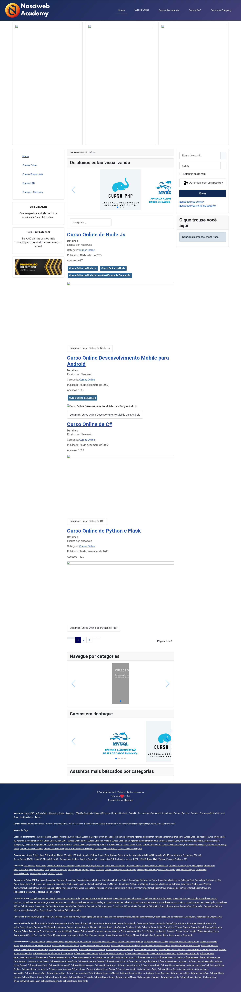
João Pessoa (119, 927)
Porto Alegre (117, 923)
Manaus (94, 927)
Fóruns (97, 813)
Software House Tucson (82, 969)
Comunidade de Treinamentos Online (117, 837)
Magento (178, 855)
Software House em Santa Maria (185, 945)
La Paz (34, 935)
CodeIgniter (120, 859)
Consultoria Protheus (55, 880)
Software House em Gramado (34, 949)
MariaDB (38, 859)
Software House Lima (56, 973)
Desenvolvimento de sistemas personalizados (67, 866)
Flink (155, 859)
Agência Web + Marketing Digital (50, 813)
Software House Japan (30, 981)
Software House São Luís (188, 953)
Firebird (23, 859)
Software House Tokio (147, 969)
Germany (157, 935)
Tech (178, 869)
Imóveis (51, 873)
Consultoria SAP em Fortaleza (72, 906)
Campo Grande (26, 927)
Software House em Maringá (130, 942)
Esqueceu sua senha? (191, 201)
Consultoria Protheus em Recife (143, 880)
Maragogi (99, 931)
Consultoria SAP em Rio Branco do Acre (155, 906)
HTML (136, 859)
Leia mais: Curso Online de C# (87, 521)
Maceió (91, 931)
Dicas (92, 869)
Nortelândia (67, 931)
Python (93, 855)
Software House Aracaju (106, 965)
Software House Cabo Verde (75, 981)
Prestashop (188, 855)
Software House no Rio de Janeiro (95, 945)
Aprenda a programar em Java (144, 841)
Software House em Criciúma (92, 949)
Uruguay (101, 935)
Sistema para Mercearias (120, 917)
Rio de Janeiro (105, 923)
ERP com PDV (47, 917)
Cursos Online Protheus (61, 845)
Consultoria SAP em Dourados (67, 910)
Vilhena (178, 927)
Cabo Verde (188, 935)
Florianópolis (171, 923)
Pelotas (152, 923)
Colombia (110, 935)
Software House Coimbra (129, 965)
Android (52, 855)
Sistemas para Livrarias (207, 917)
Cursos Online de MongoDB (130, 849)
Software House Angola (51, 981)
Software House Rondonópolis (63, 961)
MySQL (30, 859)
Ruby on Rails (116, 855)
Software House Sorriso (146, 957)
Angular (86, 855)
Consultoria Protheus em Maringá (102, 884)
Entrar (202, 193)
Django (101, 855)
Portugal (144, 935)
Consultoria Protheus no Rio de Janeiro (37, 884)
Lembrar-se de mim (194, 173)
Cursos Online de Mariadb (31, 849)
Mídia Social (29, 866)
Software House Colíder (115, 961)
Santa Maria (142, 923)
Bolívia (129, 935)
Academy (70, 813)
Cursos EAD (195, 10)
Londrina (35, 923)
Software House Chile (180, 973)
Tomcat (161, 859)
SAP (185, 859)
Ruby (107, 855)
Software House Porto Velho (170, 957)
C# (65, 855)
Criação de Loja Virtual (115, 866)
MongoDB (47, 859)
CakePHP (110, 859)
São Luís (102, 927)
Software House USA (170, 977)
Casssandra (65, 859)
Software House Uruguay (33, 977)
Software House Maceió (59, 965)
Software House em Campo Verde (184, 942)
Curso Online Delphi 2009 (55, 841)
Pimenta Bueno (190, 927)
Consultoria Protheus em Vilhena (35, 888)
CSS (195, 855)
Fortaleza (130, 927)
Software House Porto (150, 965)
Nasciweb (128, 800)
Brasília (85, 927)
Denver (186, 931)
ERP (32, 813)
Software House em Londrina (78, 942)
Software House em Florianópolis (63, 949)
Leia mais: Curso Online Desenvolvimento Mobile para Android (105, 414)
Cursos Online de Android (99, 841)
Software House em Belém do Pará (35, 945)
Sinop (153, 927)
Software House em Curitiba (104, 942)
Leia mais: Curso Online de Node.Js (90, 348)
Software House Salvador (103, 957)
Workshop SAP (115, 845)
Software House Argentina (158, 973)
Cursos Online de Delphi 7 (195, 837)
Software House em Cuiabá (156, 942)
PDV (220, 917)
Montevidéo (25, 935)
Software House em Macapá (106, 973)
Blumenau (191, 923)
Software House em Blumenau (119, 949)
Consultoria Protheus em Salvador (164, 884)
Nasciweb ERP (34, 917)
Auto (44, 873)
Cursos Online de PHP (77, 841)
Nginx (149, 859)
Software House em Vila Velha (172, 949)
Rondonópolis (211, 927)
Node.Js (127, 855)
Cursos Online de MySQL (195, 845)
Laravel (102, 859)
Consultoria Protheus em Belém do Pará (176, 880)
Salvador (146, 927)
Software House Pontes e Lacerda (173, 961)
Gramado (160, 923)
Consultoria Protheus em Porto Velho (67, 888)
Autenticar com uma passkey (206, 182)
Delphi (36, 855)
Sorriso (160, 927)
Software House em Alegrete (132, 973)
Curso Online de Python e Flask (104, 531)
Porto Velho (169, 927)
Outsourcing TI (188, 869)
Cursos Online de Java (169, 841)
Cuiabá (51, 923)
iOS (74, 855)
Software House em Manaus (163, 953)
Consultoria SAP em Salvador (119, 902)
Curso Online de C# (89, 424)
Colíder (25, 931)
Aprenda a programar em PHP (30, 841)
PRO (78, 813)
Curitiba (43, 923)
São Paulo (93, 923)
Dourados (38, 927)
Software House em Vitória (146, 949)
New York (141, 931)
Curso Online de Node (113, 268)
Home (122, 10)
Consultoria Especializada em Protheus (83, 880)
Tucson (179, 931)
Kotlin (69, 855)
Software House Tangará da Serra (142, 961)
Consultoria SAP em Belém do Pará (96, 898)
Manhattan (131, 931)
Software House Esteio (38, 965)
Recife (71, 923)
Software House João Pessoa (32, 957)
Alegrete (65, 935)
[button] (117, 207)
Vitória (209, 923)
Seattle (193, 931)
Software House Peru (200, 973)
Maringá (201, 923)
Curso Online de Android (82, 398)
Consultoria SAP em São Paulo (127, 898)
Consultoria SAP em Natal (46, 906)
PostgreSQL (93, 859)
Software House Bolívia (104, 977)
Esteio (84, 931)
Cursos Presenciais (169, 10)
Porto (123, 931)
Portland (150, 931)
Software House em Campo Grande (202, 949)
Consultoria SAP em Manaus (145, 902)
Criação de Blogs (133, 866)
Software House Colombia (56, 977)
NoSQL (56, 859)
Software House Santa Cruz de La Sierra (175, 969)
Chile (81, 935)
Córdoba (171, 931)
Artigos (85, 869)
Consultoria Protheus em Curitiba (133, 884)
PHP (46, 855)
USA (151, 935)
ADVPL (145, 855)
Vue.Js (129, 859)
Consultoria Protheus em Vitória (99, 888)
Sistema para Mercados (142, 917)
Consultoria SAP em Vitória (125, 906)
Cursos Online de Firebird (82, 849)
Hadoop (75, 859)
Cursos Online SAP (81, 845)
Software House (37, 942)
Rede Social (41, 866)
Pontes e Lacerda (53, 931)
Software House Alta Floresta (91, 961)
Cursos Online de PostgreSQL (57, 849)
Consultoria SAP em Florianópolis (200, 902)
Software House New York (197, 965)
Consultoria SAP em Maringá (35, 902)
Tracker (59, 873)
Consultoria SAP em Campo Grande (37, 910)
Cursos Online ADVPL (132, 845)
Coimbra (116, 931)
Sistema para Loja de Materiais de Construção (174, 917)
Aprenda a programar (144, 837)
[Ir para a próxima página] (94, 638)
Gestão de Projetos (58, 869)
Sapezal (76, 931)
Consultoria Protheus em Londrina (71, 884)
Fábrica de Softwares (55, 942)
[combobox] (90, 222)
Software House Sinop (125, 957)
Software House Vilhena (194, 957)
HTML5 (143, 859)
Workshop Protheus (99, 845)
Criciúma (182, 923)
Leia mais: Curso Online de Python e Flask (93, 627)
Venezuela (120, 935)
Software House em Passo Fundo (155, 945)
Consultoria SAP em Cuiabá (42, 898)
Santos (70, 927)
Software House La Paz (35, 973)
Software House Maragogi (82, 965)
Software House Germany (191, 977)
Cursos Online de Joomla (191, 841)
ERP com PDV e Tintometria (66, 917)
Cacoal (201, 927)
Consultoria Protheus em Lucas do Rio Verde (167, 888)
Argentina (74, 935)
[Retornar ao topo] (236, 987)
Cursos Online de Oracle (172, 845)
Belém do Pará (81, 923)
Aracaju (107, 931)
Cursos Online (141, 10)
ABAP (151, 855)
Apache (83, 859)
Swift (79, 855)
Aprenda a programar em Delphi (169, 837)
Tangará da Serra (36, 931)
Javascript (136, 855)
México (136, 935)
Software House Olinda (81, 957)
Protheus (179, 859)
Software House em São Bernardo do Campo (53, 953)
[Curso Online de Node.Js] (120, 311)
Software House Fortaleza (58, 957)
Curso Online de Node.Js (96, 234)
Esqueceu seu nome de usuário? (197, 205)
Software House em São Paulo (65, 945)
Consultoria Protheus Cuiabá (115, 880)
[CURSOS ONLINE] (120, 683)
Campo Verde (61, 923)
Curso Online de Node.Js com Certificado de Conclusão (100, 275)
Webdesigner (35, 873)
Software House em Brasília (137, 953)
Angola (178, 935)
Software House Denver (104, 969)
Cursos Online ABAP (152, 845)
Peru (87, 935)
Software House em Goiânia (111, 953)
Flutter (60, 855)
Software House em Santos (86, 953)
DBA (47, 869)
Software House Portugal (148, 977)
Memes (108, 869)
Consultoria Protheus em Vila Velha (130, 888)
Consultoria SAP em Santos (99, 906)
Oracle (29, 855)
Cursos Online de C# (121, 841)
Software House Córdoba (60, 969)
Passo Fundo (130, 923)
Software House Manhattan (173, 965)
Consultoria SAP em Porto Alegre (90, 902)
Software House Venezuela (81, 977)
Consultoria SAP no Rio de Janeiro (156, 898)
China (165, 935)
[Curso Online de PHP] (120, 82)
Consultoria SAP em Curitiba (185, 898)
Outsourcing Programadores (31, 869)
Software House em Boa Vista (80, 973)
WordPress (168, 855)
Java (42, 855)
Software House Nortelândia (201, 961)
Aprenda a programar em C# (36, 845)
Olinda (138, 927)
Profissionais (87, 813)
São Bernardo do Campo (55, 927)
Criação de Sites (96, 866)
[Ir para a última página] (98, 638)
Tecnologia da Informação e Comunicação (156, 869)
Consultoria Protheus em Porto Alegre (43, 892)
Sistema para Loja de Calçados (94, 917)
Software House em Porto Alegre (125, 945)
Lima (40, 935)
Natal (109, 927)
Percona (170, 859)
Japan (171, 935)
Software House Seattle (126, 969)
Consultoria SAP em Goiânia (172, 902)
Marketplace (197, 866)
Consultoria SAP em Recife (68, 898)
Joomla (158, 855)
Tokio (199, 931)
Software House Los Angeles (35, 969)
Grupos (71, 869)
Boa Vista (47, 935)
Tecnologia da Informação (124, 869)
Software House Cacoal (38, 961)
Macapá (56, 935)
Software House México (126, 977)
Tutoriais (100, 869)
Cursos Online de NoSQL (106, 849)
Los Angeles (160, 931)
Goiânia (77, 927)
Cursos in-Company (221, 10)
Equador (93, 935)
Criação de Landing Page (180, 866)
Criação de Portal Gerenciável (155, 866)
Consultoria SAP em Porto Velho (188, 906)
